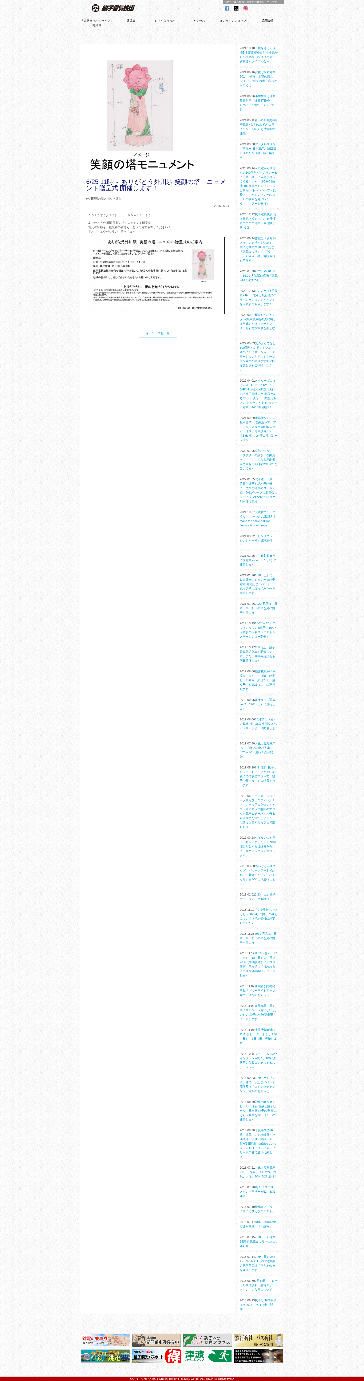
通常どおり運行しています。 (263, 2)
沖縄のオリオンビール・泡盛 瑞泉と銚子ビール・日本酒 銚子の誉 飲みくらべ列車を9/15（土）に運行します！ (258, 1110)
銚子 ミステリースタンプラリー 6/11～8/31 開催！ (258, 1191)
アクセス (199, 20)
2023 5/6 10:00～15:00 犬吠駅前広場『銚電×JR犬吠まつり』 (259, 275)
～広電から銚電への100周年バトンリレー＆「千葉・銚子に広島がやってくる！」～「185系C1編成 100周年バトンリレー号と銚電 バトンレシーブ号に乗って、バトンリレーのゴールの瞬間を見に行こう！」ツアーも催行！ (258, 185)
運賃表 (131, 20)
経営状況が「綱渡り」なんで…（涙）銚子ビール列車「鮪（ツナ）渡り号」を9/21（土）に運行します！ (258, 680)
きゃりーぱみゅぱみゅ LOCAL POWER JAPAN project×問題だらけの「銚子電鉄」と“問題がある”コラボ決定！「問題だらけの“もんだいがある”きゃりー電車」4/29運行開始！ (258, 394)
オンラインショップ (233, 20)
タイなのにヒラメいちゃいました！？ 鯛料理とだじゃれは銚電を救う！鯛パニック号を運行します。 (258, 846)
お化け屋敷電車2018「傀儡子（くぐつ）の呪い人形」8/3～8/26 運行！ (258, 1172)
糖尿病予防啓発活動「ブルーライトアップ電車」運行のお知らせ (257, 990)
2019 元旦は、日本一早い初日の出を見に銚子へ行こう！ (258, 938)
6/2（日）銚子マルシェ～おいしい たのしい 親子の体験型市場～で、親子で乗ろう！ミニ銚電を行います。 (258, 776)
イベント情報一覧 (158, 333)
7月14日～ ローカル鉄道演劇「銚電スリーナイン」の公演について (259, 1285)
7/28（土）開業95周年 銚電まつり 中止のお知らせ (258, 1241)
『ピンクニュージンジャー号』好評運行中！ (258, 540)
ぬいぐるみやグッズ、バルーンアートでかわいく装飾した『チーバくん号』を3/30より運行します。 (258, 874)
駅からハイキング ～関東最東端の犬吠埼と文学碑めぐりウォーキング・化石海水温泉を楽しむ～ (258, 323)
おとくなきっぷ (165, 20)
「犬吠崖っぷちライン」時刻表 (97, 23)
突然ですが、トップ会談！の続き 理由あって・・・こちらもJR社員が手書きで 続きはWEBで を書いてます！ (258, 459)
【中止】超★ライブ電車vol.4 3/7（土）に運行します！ (258, 560)
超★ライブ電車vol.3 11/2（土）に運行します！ (258, 704)
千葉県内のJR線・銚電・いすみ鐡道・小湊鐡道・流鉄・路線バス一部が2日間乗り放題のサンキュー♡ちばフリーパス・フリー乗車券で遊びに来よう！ (258, 1143)
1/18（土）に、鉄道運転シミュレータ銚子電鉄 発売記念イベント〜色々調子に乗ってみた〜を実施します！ (258, 584)
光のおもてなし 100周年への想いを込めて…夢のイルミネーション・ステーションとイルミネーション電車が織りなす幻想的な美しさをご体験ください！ (258, 356)
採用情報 (267, 20)
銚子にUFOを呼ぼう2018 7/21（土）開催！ (258, 1305)
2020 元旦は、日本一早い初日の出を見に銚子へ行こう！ (258, 608)
